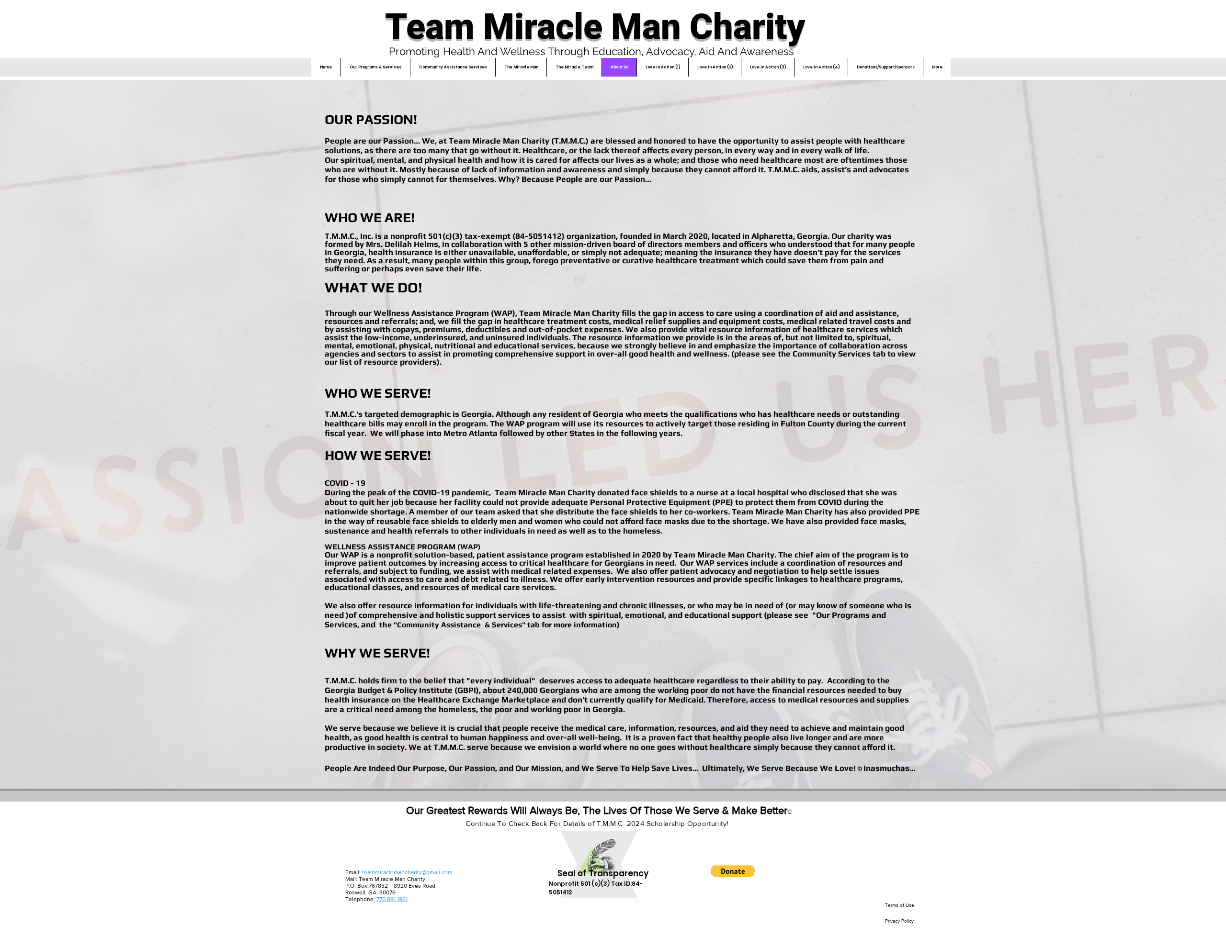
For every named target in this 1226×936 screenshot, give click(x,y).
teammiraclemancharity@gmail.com (407, 872)
